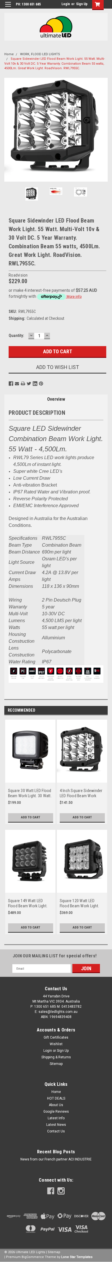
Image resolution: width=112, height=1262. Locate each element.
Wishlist (56, 1044)
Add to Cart (30, 817)
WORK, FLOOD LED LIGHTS (40, 54)
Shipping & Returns (56, 1057)
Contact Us (56, 1131)
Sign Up (82, 4)
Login (65, 4)
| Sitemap (53, 1252)
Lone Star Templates (76, 1257)
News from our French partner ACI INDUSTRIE (56, 1159)
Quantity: (16, 335)
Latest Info (56, 1118)
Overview (56, 399)
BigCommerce (33, 1257)
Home (9, 54)
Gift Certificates (56, 1037)
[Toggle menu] (8, 8)
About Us (56, 1105)
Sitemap (56, 1064)
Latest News (56, 1125)
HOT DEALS (56, 1098)
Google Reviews (56, 1112)
